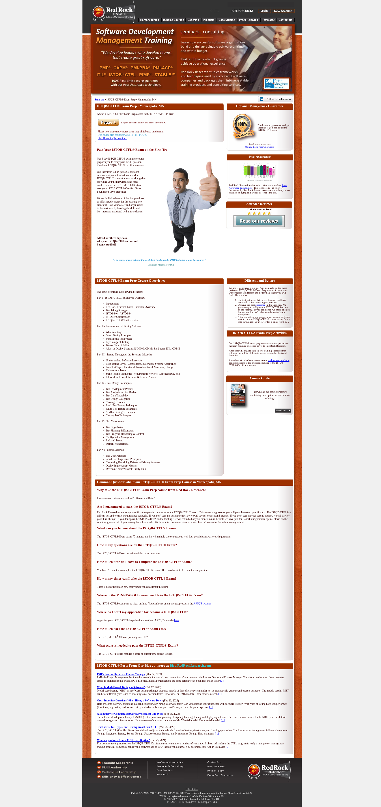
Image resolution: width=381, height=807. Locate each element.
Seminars (99, 99)
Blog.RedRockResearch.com (190, 665)
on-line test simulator (278, 360)
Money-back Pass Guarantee (259, 147)
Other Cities (192, 789)
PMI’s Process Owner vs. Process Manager (121, 674)
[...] (222, 680)
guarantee (260, 305)
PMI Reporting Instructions (112, 138)
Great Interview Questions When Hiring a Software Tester (129, 700)
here (176, 620)
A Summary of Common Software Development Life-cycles (130, 713)
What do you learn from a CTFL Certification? (123, 740)
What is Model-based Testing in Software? (121, 687)
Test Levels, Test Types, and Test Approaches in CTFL (127, 727)
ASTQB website (202, 603)
